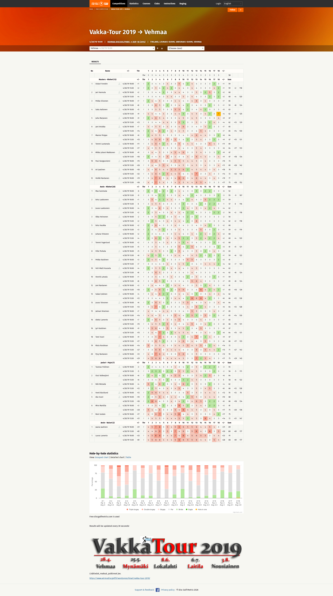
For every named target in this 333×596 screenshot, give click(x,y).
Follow (232, 10)
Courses (146, 3)
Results (95, 62)
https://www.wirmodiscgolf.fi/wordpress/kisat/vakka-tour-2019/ (119, 578)
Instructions (169, 3)
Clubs (157, 3)
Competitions (118, 3)
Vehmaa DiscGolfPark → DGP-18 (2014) (126, 42)
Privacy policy (168, 590)
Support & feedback (144, 590)
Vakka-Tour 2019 (112, 32)
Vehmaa (155, 32)
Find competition (102, 9)
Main (91, 9)
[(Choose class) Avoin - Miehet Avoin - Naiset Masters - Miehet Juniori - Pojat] (186, 48)
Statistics (134, 3)
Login (218, 3)
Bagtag (183, 3)
